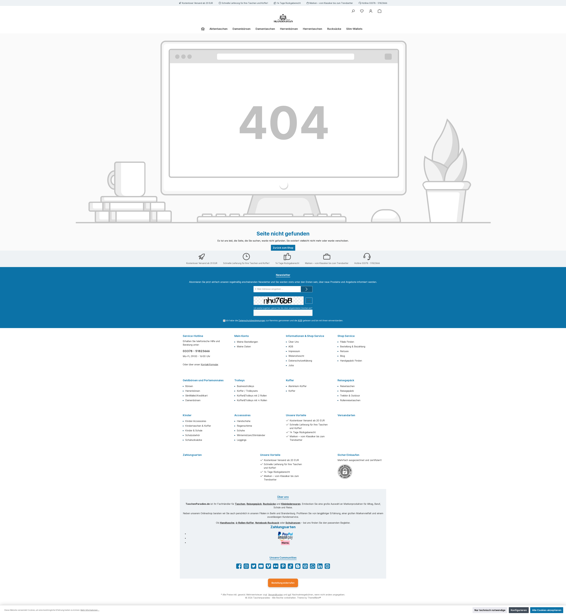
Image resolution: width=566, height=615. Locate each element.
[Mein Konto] (370, 11)
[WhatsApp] (312, 566)
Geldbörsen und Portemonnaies (203, 380)
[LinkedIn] (320, 566)
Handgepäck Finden (351, 360)
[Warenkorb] (379, 11)
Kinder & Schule (193, 430)
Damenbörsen (192, 400)
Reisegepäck (346, 380)
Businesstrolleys (245, 386)
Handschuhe (243, 421)
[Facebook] (239, 566)
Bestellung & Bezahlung (352, 346)
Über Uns (293, 341)
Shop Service (346, 335)
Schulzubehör (192, 435)
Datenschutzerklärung (300, 360)
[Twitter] (253, 566)
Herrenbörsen (192, 390)
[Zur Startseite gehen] (283, 18)
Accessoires (242, 415)
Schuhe (241, 430)
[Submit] (306, 289)
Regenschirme (244, 425)
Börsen (189, 386)
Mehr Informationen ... (89, 610)
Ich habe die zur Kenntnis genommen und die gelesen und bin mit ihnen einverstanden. (284, 320)
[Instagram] (246, 566)
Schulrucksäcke (193, 439)
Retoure (344, 351)
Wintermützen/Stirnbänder (251, 435)
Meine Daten (244, 346)
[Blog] (305, 566)
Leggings (241, 439)
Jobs (291, 365)
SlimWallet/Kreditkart (196, 395)
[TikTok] (290, 566)
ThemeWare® (314, 597)
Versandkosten (275, 594)
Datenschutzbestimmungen (252, 320)
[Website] (327, 566)
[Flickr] (275, 566)
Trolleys (239, 380)
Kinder (187, 415)
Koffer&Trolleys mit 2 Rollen (252, 395)
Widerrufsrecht (296, 355)
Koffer (290, 380)
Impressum (294, 351)
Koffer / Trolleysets (247, 390)
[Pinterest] (283, 566)
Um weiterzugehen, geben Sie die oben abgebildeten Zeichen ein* (283, 308)
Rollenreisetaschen (350, 400)
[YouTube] (261, 566)
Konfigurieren (519, 610)
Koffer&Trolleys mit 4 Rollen (252, 400)
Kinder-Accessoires (195, 421)
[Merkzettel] (362, 11)
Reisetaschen (347, 386)
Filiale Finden (347, 341)
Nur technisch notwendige (489, 610)
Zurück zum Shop (283, 247)
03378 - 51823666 (196, 351)
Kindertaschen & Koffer (198, 425)
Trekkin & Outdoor (350, 395)
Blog (342, 355)
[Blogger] (297, 566)
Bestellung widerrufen (283, 583)
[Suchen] (353, 11)
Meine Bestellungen (247, 341)
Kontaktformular (209, 364)
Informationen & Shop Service (305, 335)
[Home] (204, 28)
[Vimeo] (268, 566)
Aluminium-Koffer (297, 386)
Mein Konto (241, 335)
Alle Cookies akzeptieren (546, 610)
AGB (300, 320)
